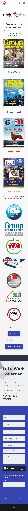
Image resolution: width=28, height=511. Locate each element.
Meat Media (14, 152)
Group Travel (14, 72)
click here (20, 498)
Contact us (13, 333)
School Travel (14, 112)
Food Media (14, 191)
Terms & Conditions (14, 346)
